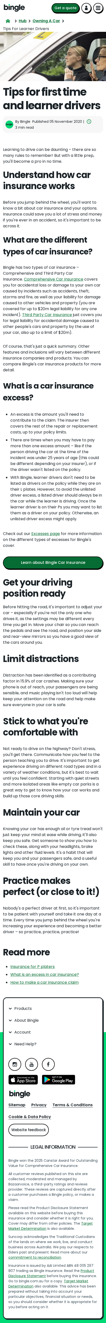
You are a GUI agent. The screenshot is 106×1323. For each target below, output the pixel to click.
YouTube (31, 1064)
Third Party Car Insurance (47, 315)
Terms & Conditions (73, 1105)
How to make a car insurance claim (44, 982)
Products (23, 1008)
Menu (98, 8)
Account (22, 1032)
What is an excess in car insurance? (44, 974)
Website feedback (28, 1129)
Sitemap (16, 1105)
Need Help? (25, 1044)
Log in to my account (86, 8)
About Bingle (26, 1020)
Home (14, 8)
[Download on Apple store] (23, 1080)
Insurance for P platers (32, 966)
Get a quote (65, 7)
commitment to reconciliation (34, 1257)
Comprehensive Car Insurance (53, 279)
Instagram (14, 1064)
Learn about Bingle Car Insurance (53, 562)
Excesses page (45, 533)
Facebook (48, 1064)
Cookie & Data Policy (29, 1117)
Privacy (39, 1105)
